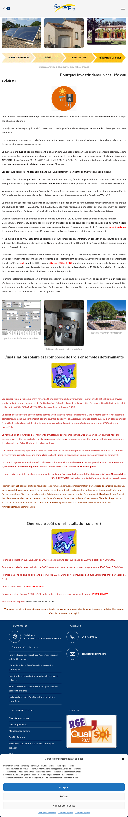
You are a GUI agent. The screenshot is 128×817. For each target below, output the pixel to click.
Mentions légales (65, 812)
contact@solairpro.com (94, 653)
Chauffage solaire (18, 724)
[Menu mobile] (123, 8)
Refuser (64, 796)
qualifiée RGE (32, 263)
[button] (123, 758)
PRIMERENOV (100, 594)
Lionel (12, 665)
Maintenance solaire (19, 730)
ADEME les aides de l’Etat (40, 601)
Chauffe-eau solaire (19, 718)
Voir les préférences (64, 805)
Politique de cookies (47, 812)
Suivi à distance (17, 737)
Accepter (64, 787)
